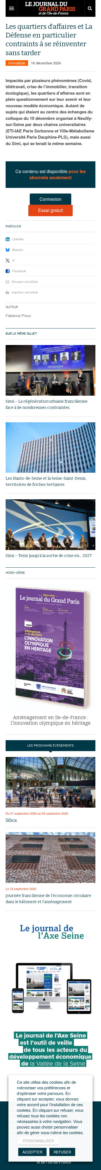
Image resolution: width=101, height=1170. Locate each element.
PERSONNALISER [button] (38, 1140)
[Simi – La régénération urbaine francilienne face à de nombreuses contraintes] (50, 370)
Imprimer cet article (25, 292)
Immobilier (16, 63)
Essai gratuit (50, 210)
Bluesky (17, 249)
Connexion (50, 199)
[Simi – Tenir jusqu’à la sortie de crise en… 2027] (50, 524)
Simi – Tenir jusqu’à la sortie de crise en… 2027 (49, 555)
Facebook (19, 271)
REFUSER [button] (62, 1152)
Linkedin (18, 239)
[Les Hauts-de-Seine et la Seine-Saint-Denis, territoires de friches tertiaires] (50, 447)
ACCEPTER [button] (32, 1152)
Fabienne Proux (18, 315)
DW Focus (50, 8)
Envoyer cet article (25, 281)
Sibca (11, 820)
